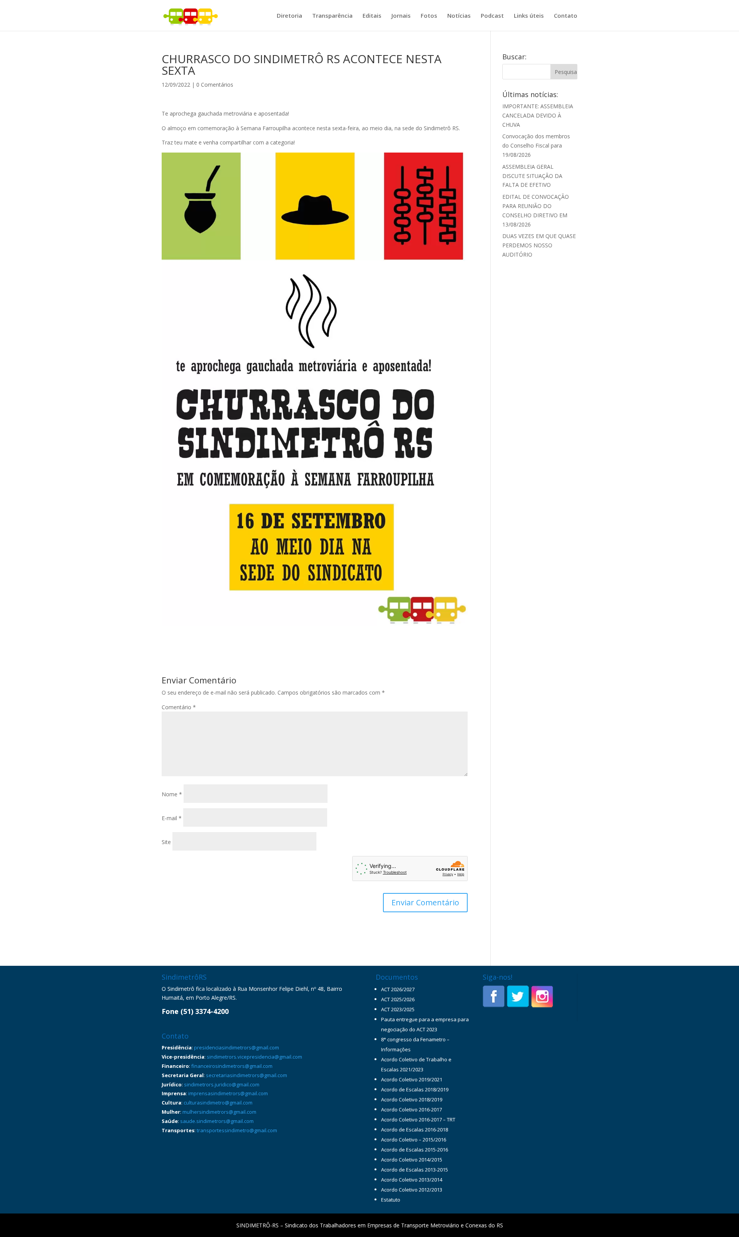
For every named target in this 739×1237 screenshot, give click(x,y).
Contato (565, 16)
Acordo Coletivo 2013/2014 (411, 1179)
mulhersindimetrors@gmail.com (219, 1111)
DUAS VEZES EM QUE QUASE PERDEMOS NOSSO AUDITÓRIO (539, 245)
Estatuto (390, 1199)
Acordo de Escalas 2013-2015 (414, 1169)
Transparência (332, 16)
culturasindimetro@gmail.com (218, 1102)
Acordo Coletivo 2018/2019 (411, 1099)
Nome (172, 794)
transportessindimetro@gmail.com (237, 1130)
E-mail (172, 818)
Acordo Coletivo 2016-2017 (411, 1109)
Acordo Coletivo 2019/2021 (411, 1079)
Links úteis (529, 16)
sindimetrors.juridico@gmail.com (221, 1084)
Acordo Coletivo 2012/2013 (411, 1189)
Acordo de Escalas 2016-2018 (414, 1129)
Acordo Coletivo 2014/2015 (411, 1159)
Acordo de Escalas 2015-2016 (414, 1149)
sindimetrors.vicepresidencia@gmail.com (254, 1056)
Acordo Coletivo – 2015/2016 (413, 1139)
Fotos (429, 16)
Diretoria (289, 16)
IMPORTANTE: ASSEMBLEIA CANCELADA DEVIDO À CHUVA (537, 115)
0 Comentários (214, 84)
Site (166, 842)
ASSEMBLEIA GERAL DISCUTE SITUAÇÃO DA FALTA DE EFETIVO (532, 176)
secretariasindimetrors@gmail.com (246, 1075)
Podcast (492, 16)
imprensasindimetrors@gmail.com (228, 1093)
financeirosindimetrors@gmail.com (232, 1065)
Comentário (179, 707)
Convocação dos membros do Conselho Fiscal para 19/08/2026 (536, 145)
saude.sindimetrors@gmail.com (217, 1121)
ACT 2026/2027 (398, 989)
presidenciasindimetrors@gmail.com (236, 1047)
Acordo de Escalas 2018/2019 (414, 1089)
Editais (372, 16)
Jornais (401, 16)
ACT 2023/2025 (398, 1009)
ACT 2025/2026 (398, 999)
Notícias (459, 16)
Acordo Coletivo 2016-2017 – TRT (418, 1119)
